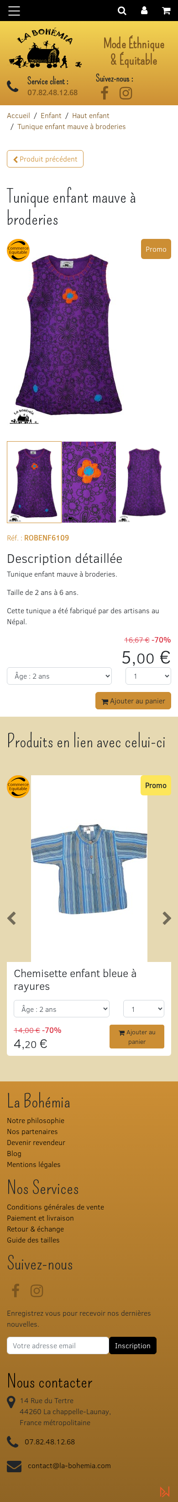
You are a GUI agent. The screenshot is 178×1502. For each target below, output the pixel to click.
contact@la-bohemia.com (69, 1465)
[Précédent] (11, 919)
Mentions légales (34, 1164)
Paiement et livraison (40, 1217)
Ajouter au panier (136, 700)
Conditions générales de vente (55, 1206)
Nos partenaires (32, 1131)
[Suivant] (167, 919)
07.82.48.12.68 (52, 92)
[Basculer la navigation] (89, 10)
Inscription (133, 1345)
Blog (14, 1153)
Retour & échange (35, 1228)
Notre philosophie (35, 1120)
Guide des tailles (33, 1239)
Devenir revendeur (36, 1142)
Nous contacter (49, 1382)
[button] (144, 9)
